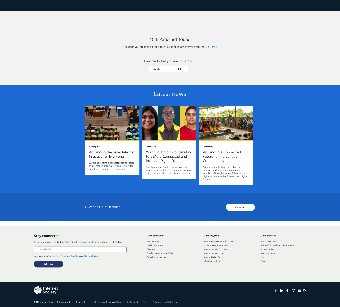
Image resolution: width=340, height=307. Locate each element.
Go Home (211, 47)
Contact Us (134, 302)
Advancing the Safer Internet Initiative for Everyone (112, 140)
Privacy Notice (66, 302)
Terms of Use (82, 302)
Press (263, 257)
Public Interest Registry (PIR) (217, 245)
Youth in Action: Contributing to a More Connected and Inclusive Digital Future (169, 142)
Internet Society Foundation (216, 249)
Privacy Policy (91, 256)
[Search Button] (179, 69)
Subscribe (48, 264)
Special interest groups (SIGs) (160, 253)
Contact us (240, 207)
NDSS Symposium (212, 261)
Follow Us (157, 302)
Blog (263, 261)
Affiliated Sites (171, 302)
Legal (93, 302)
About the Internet (269, 241)
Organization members (157, 257)
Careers (146, 302)
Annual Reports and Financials (112, 302)
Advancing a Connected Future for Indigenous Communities (226, 145)
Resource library (268, 253)
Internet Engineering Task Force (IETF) (220, 241)
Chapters (151, 249)
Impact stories (267, 249)
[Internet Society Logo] (46, 290)
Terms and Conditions (71, 256)
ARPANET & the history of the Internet (278, 245)
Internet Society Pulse (213, 253)
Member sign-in (154, 241)
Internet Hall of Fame (213, 257)
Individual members (156, 245)
